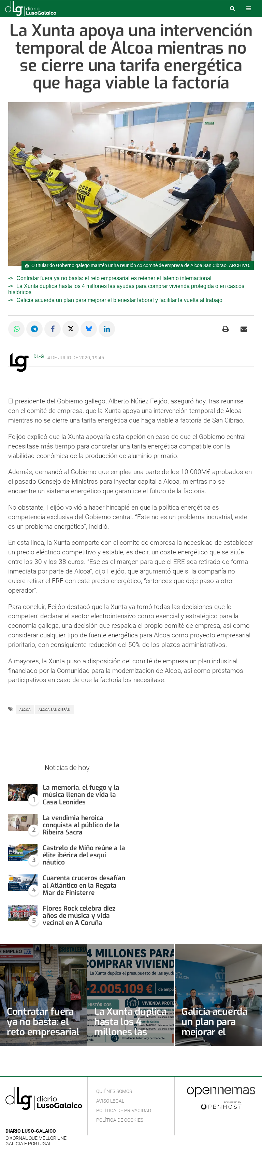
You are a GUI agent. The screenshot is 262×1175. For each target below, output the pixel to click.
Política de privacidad (123, 1110)
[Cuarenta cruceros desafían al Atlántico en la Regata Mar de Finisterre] (23, 882)
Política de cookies (119, 1120)
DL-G (38, 356)
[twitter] (30, 1121)
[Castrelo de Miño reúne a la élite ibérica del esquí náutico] (23, 852)
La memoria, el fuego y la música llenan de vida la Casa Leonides (81, 794)
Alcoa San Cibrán (54, 709)
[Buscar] (232, 8)
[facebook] (20, 1121)
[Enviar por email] (244, 329)
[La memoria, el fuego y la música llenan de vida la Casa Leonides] (23, 792)
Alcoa (25, 709)
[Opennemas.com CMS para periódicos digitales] (221, 1098)
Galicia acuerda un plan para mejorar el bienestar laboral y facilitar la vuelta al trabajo (119, 300)
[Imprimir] (226, 329)
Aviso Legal (110, 1101)
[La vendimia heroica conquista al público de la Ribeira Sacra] (23, 822)
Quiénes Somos (114, 1091)
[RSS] (41, 1121)
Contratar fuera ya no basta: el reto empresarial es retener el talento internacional (114, 278)
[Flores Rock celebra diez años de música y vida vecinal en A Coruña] (23, 913)
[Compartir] (16, 329)
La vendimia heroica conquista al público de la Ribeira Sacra (81, 825)
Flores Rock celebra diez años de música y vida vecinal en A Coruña (79, 915)
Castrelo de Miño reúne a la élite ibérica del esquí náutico (84, 855)
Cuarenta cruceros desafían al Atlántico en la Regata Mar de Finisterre (84, 885)
